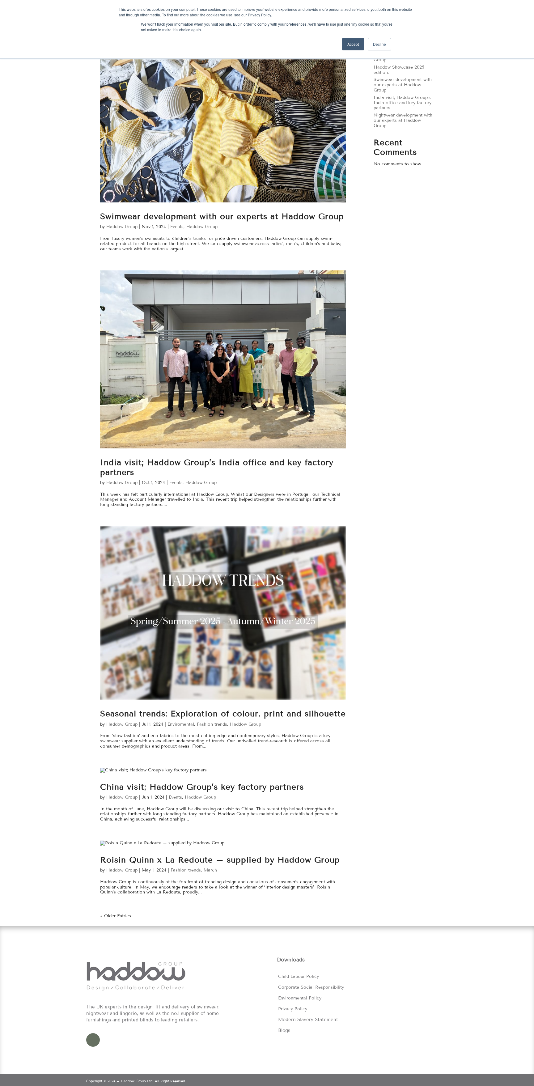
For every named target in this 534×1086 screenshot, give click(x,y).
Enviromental (180, 724)
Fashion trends (212, 724)
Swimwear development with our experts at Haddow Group (222, 216)
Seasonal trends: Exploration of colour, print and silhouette (223, 714)
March (210, 870)
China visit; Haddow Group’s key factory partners (202, 787)
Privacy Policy (292, 1009)
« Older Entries (115, 915)
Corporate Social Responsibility (311, 987)
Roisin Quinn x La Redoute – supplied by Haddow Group (220, 860)
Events (177, 226)
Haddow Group (122, 226)
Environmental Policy (299, 998)
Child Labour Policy (298, 976)
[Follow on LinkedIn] (93, 1040)
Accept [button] (353, 44)
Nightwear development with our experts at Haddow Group (403, 120)
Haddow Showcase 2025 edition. (399, 70)
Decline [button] (379, 44)
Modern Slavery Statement (308, 1019)
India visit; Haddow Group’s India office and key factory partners (402, 103)
